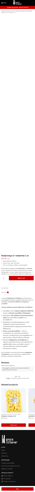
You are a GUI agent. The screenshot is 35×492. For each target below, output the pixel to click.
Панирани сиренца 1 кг (8, 416)
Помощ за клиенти (10, 481)
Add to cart (21, 278)
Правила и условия (6, 469)
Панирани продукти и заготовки (23, 10)
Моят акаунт (8, 476)
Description (4, 288)
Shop (13, 10)
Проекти (4, 453)
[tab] (17, 288)
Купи (17, 489)
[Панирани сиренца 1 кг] (13, 400)
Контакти (7, 478)
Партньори (4, 456)
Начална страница (6, 10)
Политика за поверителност (10, 466)
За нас (3, 450)
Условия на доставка (7, 463)
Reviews (4, 292)
